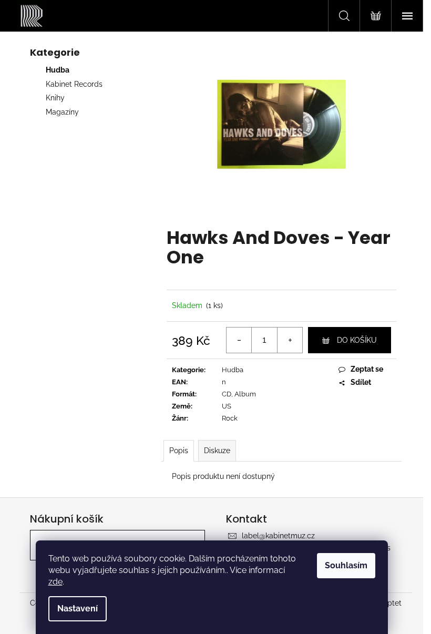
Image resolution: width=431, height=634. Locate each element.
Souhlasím (346, 565)
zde (55, 582)
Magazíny (62, 112)
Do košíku (357, 340)
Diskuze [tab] (217, 450)
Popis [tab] (178, 450)
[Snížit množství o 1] (239, 340)
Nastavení (77, 608)
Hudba (57, 70)
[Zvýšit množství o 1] (289, 340)
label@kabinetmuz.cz (278, 535)
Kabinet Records (74, 84)
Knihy (55, 98)
